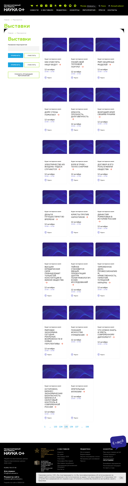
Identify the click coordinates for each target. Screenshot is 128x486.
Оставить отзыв (108, 468)
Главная (6, 20)
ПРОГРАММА (108, 460)
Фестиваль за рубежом (65, 463)
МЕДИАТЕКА (85, 449)
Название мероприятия (17, 44)
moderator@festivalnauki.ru (13, 479)
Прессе (102, 10)
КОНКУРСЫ (108, 449)
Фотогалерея (85, 452)
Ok (121, 477)
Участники (61, 459)
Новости (34, 10)
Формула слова (108, 459)
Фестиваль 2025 (63, 456)
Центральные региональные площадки (67, 466)
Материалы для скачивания (90, 459)
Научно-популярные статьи (90, 456)
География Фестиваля (65, 461)
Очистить (32, 55)
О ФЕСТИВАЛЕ (63, 449)
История (60, 454)
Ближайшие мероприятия (112, 463)
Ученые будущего (109, 454)
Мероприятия (17, 20)
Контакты (112, 10)
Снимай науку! (108, 456)
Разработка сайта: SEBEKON (14, 482)
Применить (15, 55)
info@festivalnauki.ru (11, 473)
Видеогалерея (85, 454)
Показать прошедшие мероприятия (24, 74)
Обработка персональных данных (16, 458)
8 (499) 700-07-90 (10, 467)
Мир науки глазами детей (112, 452)
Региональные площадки (111, 465)
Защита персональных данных (14, 461)
